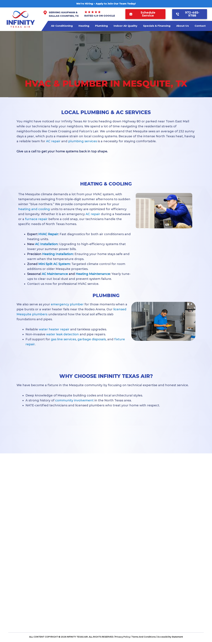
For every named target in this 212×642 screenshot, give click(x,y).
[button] (145, 14)
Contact (200, 25)
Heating (84, 25)
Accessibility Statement (170, 637)
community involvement (74, 400)
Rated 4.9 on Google (99, 15)
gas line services (63, 339)
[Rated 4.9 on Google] (92, 12)
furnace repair (36, 219)
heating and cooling (34, 209)
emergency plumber (67, 304)
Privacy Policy (122, 637)
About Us (182, 25)
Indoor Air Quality (125, 25)
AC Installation (46, 244)
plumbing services (82, 141)
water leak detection (62, 334)
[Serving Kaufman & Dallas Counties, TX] (45, 13)
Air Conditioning (62, 25)
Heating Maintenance (93, 274)
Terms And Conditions (144, 637)
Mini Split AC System (54, 264)
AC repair (53, 141)
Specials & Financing (156, 25)
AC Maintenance (55, 274)
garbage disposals (92, 339)
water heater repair (54, 329)
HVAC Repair (48, 234)
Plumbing (101, 25)
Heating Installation (57, 254)
